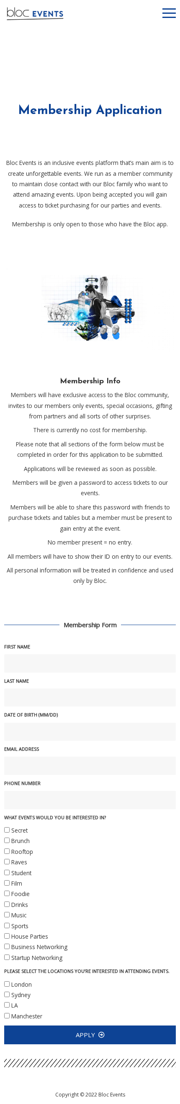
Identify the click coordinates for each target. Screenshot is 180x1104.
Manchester (26, 1016)
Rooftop (22, 852)
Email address (21, 749)
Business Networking (39, 947)
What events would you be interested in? (55, 817)
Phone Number (22, 783)
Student (21, 873)
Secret (19, 830)
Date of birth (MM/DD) (31, 715)
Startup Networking (36, 958)
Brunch (20, 841)
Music (18, 915)
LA (14, 1005)
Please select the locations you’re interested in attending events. (87, 971)
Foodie (20, 894)
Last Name (16, 681)
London (21, 984)
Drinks (19, 905)
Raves (19, 862)
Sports (19, 926)
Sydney (21, 995)
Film (16, 883)
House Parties (29, 936)
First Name (17, 646)
